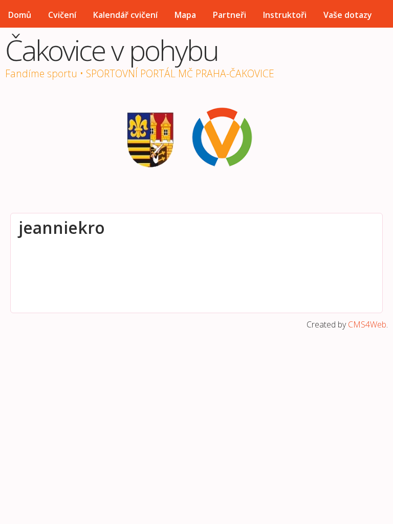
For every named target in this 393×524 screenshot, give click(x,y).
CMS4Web (367, 324)
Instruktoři (285, 14)
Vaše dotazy (347, 14)
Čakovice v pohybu (111, 49)
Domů (19, 14)
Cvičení (62, 14)
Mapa (185, 14)
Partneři (229, 14)
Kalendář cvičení (125, 14)
